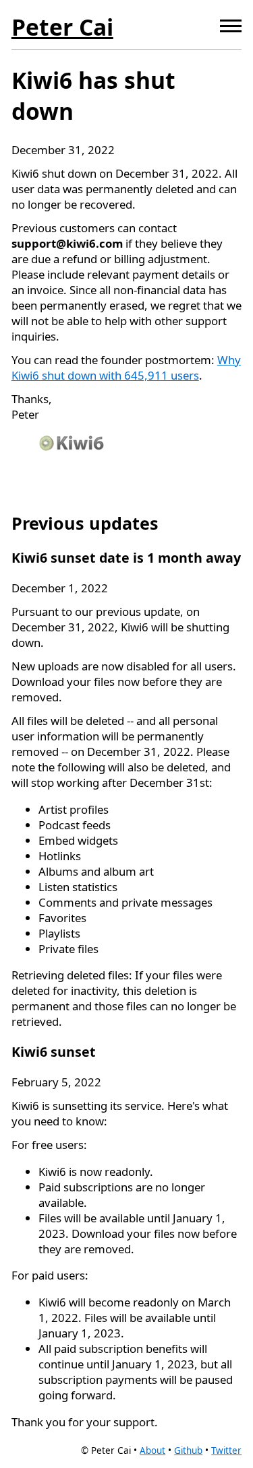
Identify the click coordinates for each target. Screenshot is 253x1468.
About (152, 1450)
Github (188, 1450)
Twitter (226, 1450)
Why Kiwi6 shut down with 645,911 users (126, 367)
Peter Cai (62, 26)
